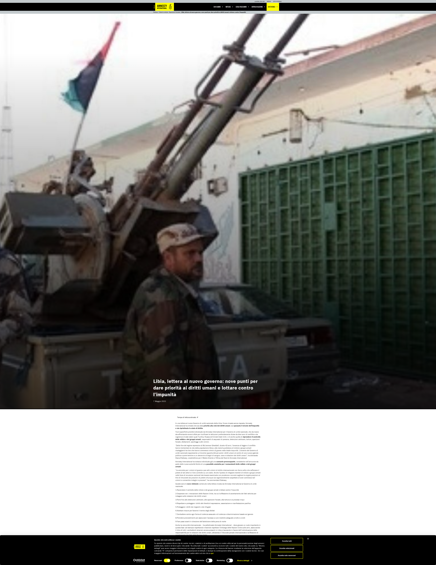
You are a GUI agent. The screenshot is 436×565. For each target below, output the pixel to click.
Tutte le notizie (163, 12)
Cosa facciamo (241, 7)
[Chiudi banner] (308, 538)
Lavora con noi (260, 1)
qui (212, 553)
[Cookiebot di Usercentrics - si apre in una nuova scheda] (139, 560)
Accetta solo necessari (287, 555)
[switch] (188, 560)
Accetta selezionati (286, 548)
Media (269, 1)
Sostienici (271, 7)
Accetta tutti (287, 541)
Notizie (228, 7)
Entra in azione (257, 7)
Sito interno (277, 1)
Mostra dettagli (243, 560)
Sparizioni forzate (174, 12)
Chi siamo (217, 7)
